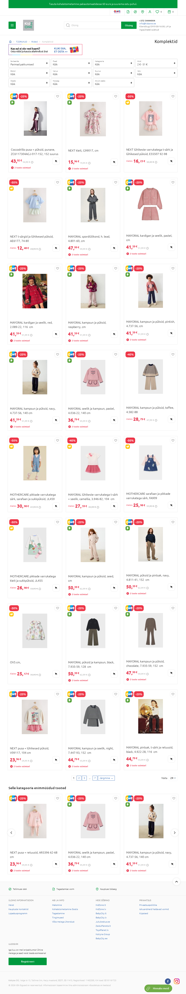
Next (174, 832)
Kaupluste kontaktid (18, 909)
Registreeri (27, 961)
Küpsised (143, 913)
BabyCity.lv (101, 917)
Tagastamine (58, 913)
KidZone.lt (101, 905)
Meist (11, 905)
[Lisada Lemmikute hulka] (57, 96)
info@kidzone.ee (147, 23)
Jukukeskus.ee (103, 921)
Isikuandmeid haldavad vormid (154, 909)
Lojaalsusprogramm (18, 913)
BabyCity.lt (101, 913)
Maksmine (57, 905)
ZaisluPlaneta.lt (103, 926)
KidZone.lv (101, 909)
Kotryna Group (103, 934)
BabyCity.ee (102, 938)
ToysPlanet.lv (102, 930)
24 (171, 778)
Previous (11, 832)
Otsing (129, 25)
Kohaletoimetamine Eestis (65, 909)
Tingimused (58, 917)
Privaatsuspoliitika (148, 905)
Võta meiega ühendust (63, 921)
